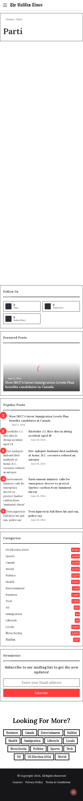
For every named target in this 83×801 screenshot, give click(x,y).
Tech (9, 601)
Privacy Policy (34, 782)
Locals (10, 626)
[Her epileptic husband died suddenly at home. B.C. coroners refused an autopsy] (14, 461)
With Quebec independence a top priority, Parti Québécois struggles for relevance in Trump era (39, 210)
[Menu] (5, 6)
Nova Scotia (14, 633)
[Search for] (78, 6)
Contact (17, 782)
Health (10, 581)
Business (11, 594)
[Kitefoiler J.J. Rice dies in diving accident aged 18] (14, 437)
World (10, 569)
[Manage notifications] (73, 792)
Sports (10, 556)
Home (9, 19)
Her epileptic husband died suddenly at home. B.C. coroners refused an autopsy (53, 455)
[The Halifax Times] (26, 5)
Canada (12, 53)
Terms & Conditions (58, 782)
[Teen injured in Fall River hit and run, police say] (14, 517)
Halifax (10, 639)
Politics (11, 575)
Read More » (16, 169)
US (7, 607)
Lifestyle (11, 620)
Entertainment (15, 588)
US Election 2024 (17, 549)
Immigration (14, 614)
